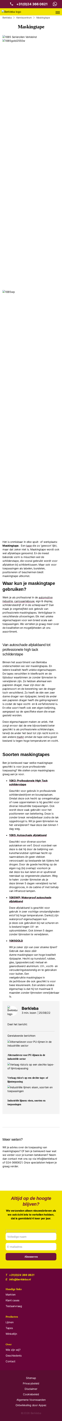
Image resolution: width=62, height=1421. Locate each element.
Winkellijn (11, 1333)
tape (29, 545)
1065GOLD (16, 940)
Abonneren (31, 1256)
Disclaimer (31, 1388)
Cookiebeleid (31, 1394)
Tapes (9, 1328)
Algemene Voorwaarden (31, 1399)
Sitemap (31, 1378)
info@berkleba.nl (47, 1158)
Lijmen (9, 1322)
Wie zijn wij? (13, 1349)
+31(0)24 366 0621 (32, 4)
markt (20, 737)
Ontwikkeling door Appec (31, 1405)
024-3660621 (14, 1162)
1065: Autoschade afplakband (28, 835)
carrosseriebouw (24, 601)
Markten (11, 1294)
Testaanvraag (14, 1306)
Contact (10, 1361)
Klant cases (12, 1300)
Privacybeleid (31, 1383)
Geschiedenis (14, 1355)
